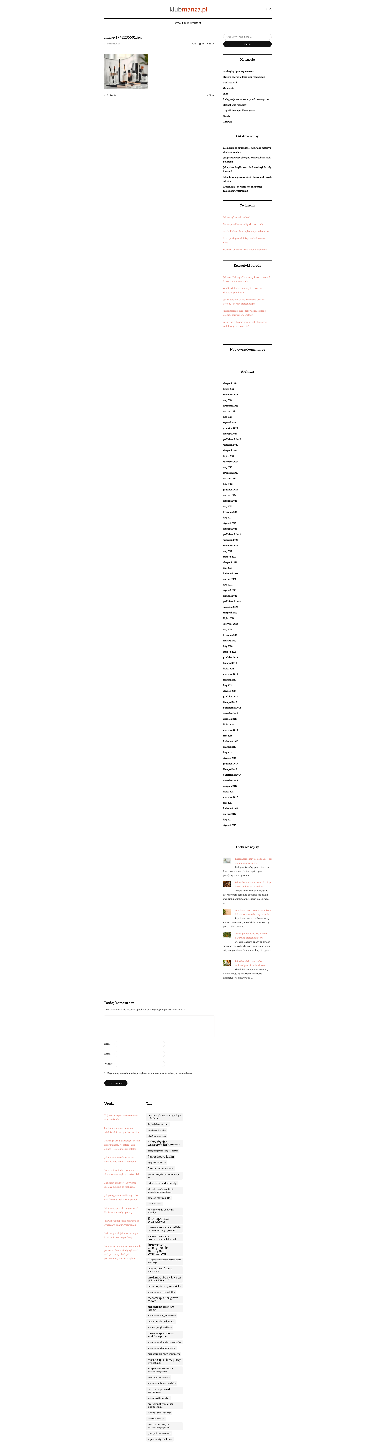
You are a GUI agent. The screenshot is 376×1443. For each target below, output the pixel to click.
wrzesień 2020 (230, 607)
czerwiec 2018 (230, 730)
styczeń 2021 (229, 590)
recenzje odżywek (156, 1418)
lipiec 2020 (228, 618)
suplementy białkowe (160, 1439)
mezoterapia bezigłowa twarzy (162, 1315)
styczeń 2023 (229, 523)
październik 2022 (232, 534)
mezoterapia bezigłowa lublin (161, 1292)
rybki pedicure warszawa (159, 1433)
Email (107, 1053)
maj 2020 (227, 629)
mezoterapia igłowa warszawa (161, 1348)
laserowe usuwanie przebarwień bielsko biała (162, 1238)
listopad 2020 (230, 595)
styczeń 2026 (229, 422)
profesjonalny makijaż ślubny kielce (160, 1405)
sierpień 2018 (230, 718)
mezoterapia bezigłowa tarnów (161, 1308)
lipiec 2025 (228, 456)
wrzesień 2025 (230, 444)
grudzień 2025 (230, 428)
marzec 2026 (229, 411)
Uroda (226, 116)
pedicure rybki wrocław (158, 1398)
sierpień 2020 (230, 612)
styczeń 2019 (229, 690)
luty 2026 (228, 416)
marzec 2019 (229, 679)
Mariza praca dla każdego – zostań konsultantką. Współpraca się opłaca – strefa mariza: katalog (122, 1144)
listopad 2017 (230, 769)
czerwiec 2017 (230, 797)
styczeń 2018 (229, 758)
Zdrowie (227, 121)
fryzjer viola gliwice (157, 1162)
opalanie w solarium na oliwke (162, 1383)
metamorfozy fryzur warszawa (164, 1279)
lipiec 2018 (228, 724)
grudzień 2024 (230, 489)
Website (108, 1063)
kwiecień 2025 (230, 472)
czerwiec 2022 (230, 545)
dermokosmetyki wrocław (157, 1130)
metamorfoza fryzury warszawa (160, 1270)
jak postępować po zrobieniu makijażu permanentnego (161, 1190)
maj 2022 (227, 551)
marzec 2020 (229, 640)
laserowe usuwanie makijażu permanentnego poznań (164, 1229)
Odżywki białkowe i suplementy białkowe (245, 249)
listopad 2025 (230, 433)
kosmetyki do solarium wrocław (161, 1211)
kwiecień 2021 (230, 573)
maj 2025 (227, 467)
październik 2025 (232, 439)
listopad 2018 (230, 702)
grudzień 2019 (230, 657)
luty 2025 (228, 484)
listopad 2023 (230, 500)
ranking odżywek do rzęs (159, 1413)
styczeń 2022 (229, 556)
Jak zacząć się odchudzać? (236, 217)
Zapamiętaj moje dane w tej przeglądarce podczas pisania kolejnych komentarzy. (150, 1073)
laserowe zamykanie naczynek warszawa (158, 1249)
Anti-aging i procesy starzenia (239, 71)
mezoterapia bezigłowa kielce (164, 1286)
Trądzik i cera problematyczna (239, 110)
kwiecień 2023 (230, 512)
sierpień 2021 (230, 562)
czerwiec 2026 (230, 394)
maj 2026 (227, 400)
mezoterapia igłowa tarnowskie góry (164, 1342)
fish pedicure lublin (161, 1157)
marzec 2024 (229, 495)
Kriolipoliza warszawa (158, 1220)
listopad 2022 (230, 528)
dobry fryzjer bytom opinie (157, 1136)
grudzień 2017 (230, 763)
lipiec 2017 (228, 791)
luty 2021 (228, 584)
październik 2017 (232, 774)
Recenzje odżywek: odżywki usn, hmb (243, 224)
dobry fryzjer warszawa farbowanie (164, 1143)
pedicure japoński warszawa (160, 1390)
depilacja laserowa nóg (158, 1124)
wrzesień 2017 (230, 780)
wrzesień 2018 (230, 713)
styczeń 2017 (229, 825)
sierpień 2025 (230, 450)
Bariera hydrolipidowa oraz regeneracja (244, 76)
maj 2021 (227, 567)
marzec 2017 (229, 814)
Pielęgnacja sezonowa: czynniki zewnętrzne (246, 99)
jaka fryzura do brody (162, 1183)
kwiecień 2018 (230, 741)
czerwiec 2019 (230, 674)
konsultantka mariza (155, 1204)
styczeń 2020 (229, 651)
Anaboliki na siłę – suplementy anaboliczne (246, 231)
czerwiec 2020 (230, 623)
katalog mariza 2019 (159, 1198)
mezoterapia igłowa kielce (160, 1327)
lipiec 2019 (228, 668)
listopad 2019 (230, 663)
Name (107, 1043)
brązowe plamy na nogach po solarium (164, 1117)
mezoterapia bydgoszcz (161, 1321)
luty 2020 (228, 646)
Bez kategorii (230, 82)
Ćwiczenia (228, 88)
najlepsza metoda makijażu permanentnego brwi (160, 1370)
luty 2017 (228, 819)
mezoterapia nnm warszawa (164, 1354)
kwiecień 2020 (230, 635)
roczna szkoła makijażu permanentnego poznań (159, 1426)
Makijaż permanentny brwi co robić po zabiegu (164, 1261)
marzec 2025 (229, 478)
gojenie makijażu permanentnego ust (163, 1176)
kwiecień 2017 (230, 808)
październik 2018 (232, 707)
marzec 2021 (229, 579)
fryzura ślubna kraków (160, 1168)
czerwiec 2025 (230, 461)
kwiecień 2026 (230, 405)
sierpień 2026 (230, 383)
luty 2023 (228, 517)
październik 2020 (232, 601)
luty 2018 (228, 752)
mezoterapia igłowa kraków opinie (161, 1334)
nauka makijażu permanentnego (158, 1377)
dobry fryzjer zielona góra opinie (163, 1151)
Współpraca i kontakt (188, 23)
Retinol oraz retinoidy (234, 104)
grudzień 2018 (230, 696)
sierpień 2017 (230, 786)
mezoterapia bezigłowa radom (163, 1299)
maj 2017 (227, 802)
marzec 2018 (229, 746)
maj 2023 (227, 506)
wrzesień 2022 (230, 539)
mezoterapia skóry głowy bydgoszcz (164, 1361)
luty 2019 (228, 685)
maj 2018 (227, 735)
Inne (225, 93)
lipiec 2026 (228, 388)
